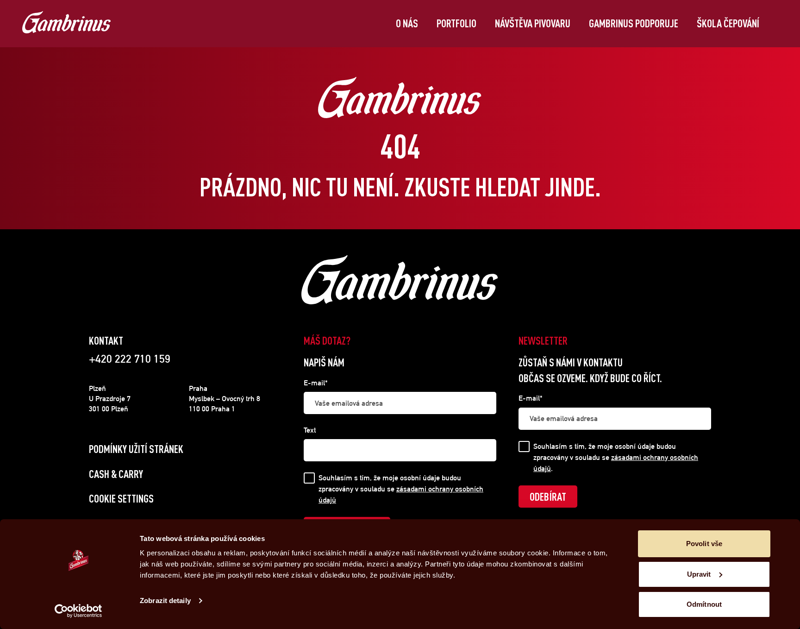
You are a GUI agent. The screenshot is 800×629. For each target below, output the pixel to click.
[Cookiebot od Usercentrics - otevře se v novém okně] (78, 611)
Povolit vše (704, 543)
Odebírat (548, 496)
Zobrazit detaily (165, 600)
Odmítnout (704, 604)
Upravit (699, 574)
